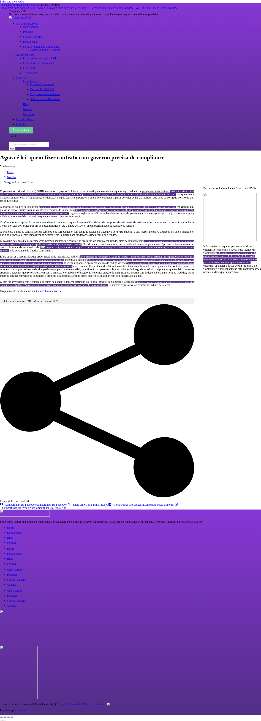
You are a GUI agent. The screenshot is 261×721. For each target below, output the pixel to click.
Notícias (11, 542)
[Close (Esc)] (1, 717)
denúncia (83, 259)
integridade (33, 206)
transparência (135, 240)
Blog (10, 537)
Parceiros (12, 574)
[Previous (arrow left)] (1, 720)
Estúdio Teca (25, 710)
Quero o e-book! (212, 278)
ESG (71, 209)
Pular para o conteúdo (12, 1)
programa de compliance (156, 191)
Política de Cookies (93, 704)
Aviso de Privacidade (68, 704)
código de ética (118, 262)
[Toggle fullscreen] (8, 717)
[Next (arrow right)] (5, 720)
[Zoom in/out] (12, 717)
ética (42, 247)
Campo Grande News (48, 291)
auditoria (75, 256)
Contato (11, 584)
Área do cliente (20, 130)
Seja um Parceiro (16, 579)
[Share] (5, 717)
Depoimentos (14, 532)
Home (10, 527)
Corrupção (130, 281)
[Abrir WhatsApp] (252, 712)
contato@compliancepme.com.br (20, 4)
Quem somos (14, 569)
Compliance (210, 252)
